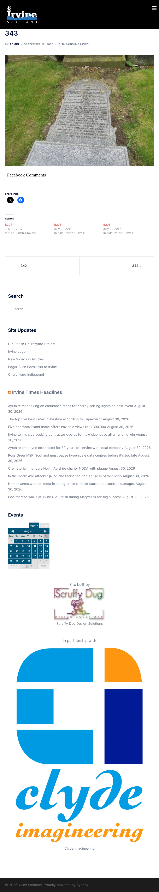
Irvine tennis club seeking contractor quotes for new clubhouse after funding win (71, 434)
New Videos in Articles (26, 359)
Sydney (82, 885)
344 (135, 266)
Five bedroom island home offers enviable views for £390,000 (57, 427)
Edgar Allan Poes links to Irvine (32, 367)
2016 (14, 566)
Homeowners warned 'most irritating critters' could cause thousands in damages (71, 484)
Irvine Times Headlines (37, 392)
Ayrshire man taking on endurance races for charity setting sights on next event (70, 406)
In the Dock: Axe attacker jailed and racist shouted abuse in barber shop (65, 476)
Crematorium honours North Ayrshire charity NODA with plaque (58, 468)
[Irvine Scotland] (22, 14)
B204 (8, 224)
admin (14, 44)
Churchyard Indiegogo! (26, 374)
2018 (43, 566)
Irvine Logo (17, 351)
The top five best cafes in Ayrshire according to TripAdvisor (55, 419)
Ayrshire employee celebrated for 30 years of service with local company (65, 448)
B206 (107, 224)
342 (24, 266)
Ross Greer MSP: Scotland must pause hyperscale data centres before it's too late (72, 455)
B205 (57, 224)
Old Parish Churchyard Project (31, 344)
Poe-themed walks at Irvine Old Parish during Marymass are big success (64, 497)
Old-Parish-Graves (73, 44)
